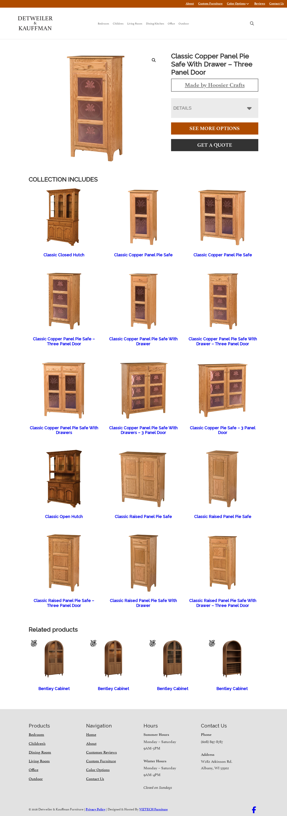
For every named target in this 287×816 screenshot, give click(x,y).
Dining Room (40, 752)
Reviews (259, 3)
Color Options (236, 3)
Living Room (134, 23)
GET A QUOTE (214, 145)
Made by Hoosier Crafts (215, 85)
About (190, 3)
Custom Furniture (210, 3)
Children (118, 23)
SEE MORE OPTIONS (214, 128)
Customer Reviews (101, 752)
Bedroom (103, 23)
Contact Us (276, 3)
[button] (154, 60)
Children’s (37, 743)
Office (171, 23)
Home (91, 734)
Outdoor (183, 23)
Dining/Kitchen (155, 23)
